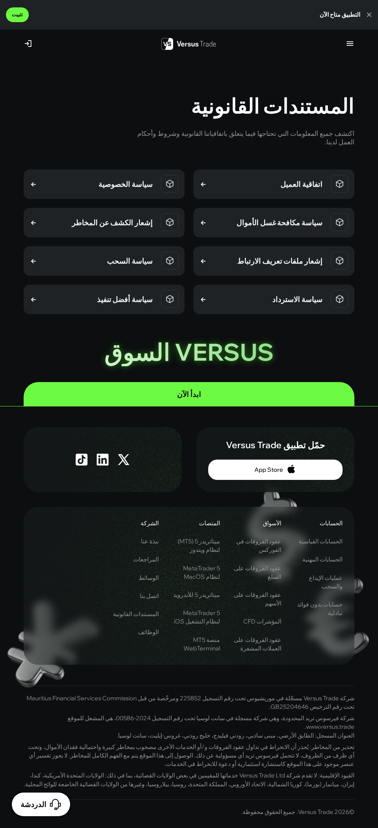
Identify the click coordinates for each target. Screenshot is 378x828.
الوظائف (148, 632)
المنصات (209, 523)
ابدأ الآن (189, 394)
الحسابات (331, 523)
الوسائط (149, 577)
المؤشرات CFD (262, 621)
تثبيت (17, 14)
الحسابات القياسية (321, 541)
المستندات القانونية (136, 614)
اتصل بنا (149, 595)
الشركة (150, 523)
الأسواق (272, 523)
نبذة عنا (150, 541)
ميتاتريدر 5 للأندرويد (196, 594)
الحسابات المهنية (322, 559)
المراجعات (146, 559)
